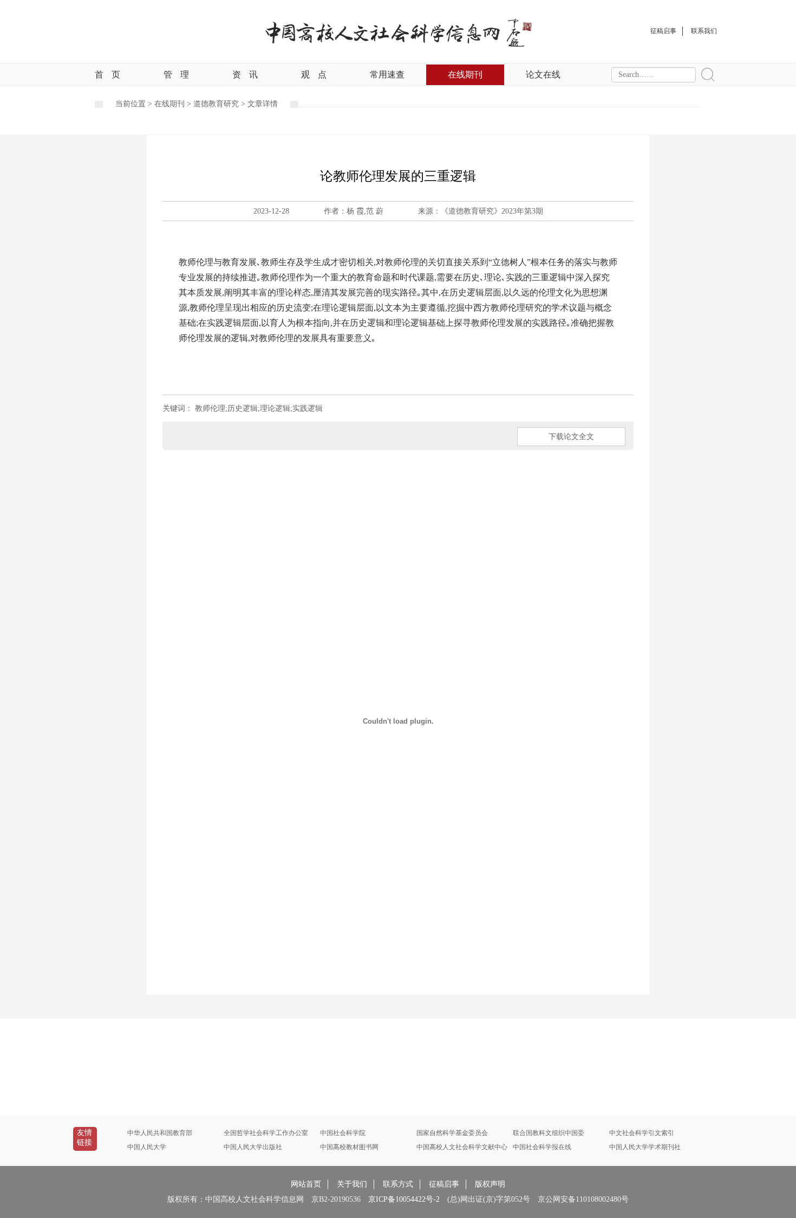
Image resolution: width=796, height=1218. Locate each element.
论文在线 (543, 74)
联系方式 (398, 1184)
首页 (107, 74)
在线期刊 (465, 74)
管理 (176, 74)
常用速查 (387, 74)
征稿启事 (444, 1184)
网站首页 (306, 1184)
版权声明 (490, 1184)
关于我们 (352, 1184)
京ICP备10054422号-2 (404, 1199)
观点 (314, 74)
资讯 (245, 74)
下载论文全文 (571, 437)
